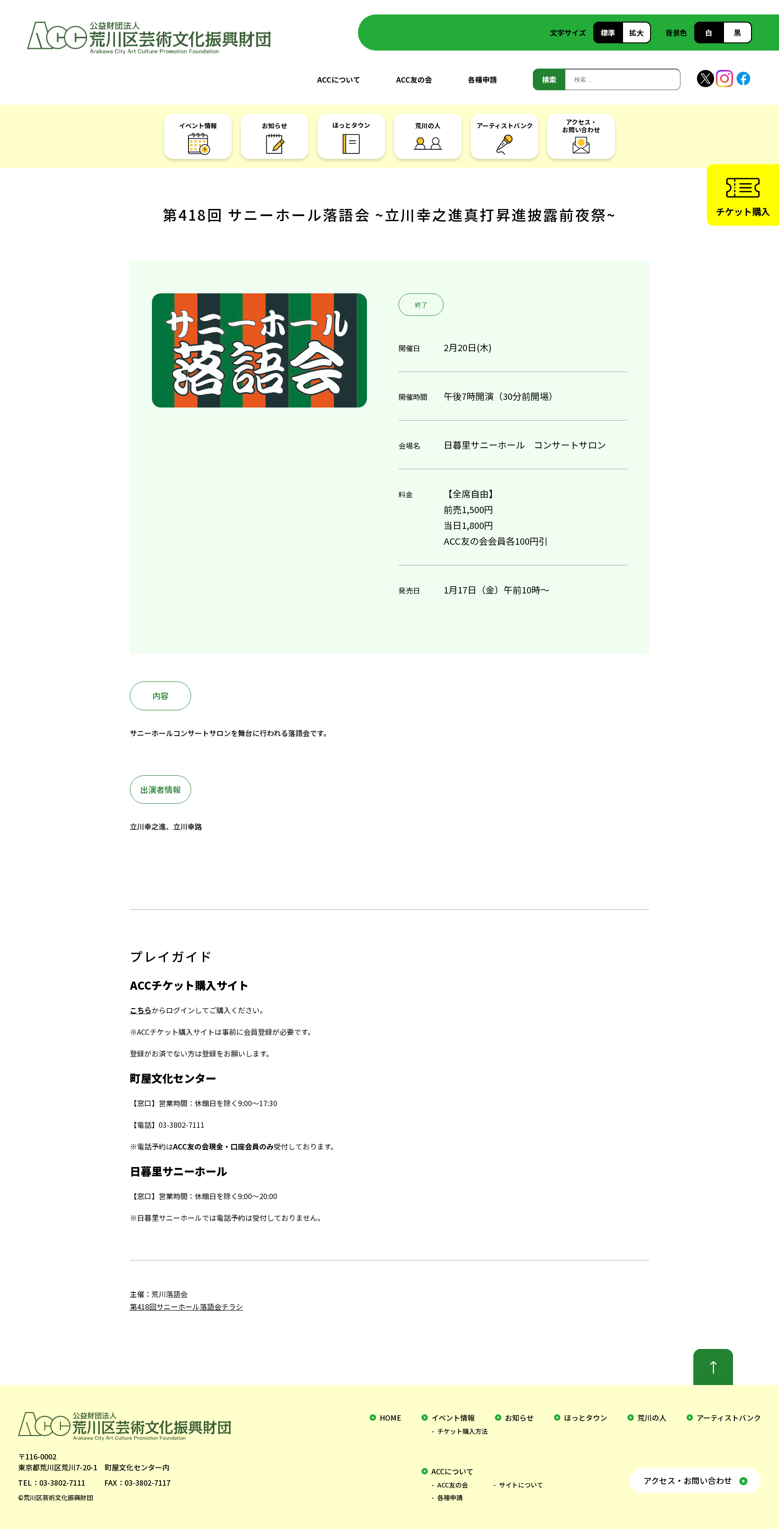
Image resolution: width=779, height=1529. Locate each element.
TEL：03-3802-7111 (51, 1482)
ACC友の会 (414, 79)
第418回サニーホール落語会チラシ (186, 1306)
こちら (140, 1010)
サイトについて (521, 1484)
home (390, 1417)
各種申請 (482, 79)
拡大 (636, 32)
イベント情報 (453, 1417)
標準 (607, 32)
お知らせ (519, 1417)
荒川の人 (651, 1417)
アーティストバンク (729, 1417)
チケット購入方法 (462, 1431)
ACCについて (338, 79)
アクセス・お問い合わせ (687, 1480)
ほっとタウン (585, 1417)
